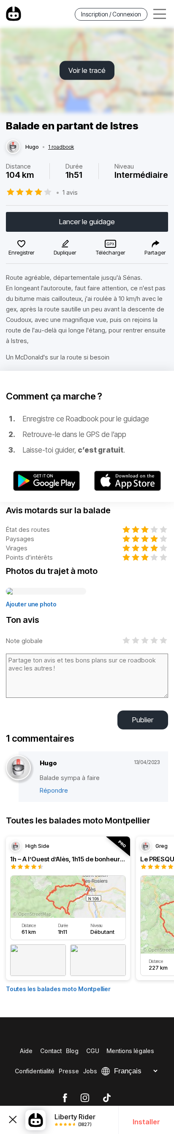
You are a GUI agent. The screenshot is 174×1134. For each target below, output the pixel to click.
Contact (51, 1050)
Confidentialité (34, 1071)
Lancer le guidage (87, 221)
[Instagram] (85, 1098)
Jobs (90, 1071)
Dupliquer (65, 252)
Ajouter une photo (31, 604)
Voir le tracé (87, 70)
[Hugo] (13, 147)
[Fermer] (12, 1120)
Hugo (32, 147)
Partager (155, 252)
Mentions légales (130, 1050)
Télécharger (110, 252)
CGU (92, 1050)
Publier (142, 720)
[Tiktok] (106, 1098)
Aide (26, 1050)
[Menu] (159, 14)
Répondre (54, 790)
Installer (146, 1122)
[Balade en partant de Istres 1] (46, 591)
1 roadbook (61, 147)
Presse (69, 1071)
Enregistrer (21, 252)
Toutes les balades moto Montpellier (58, 988)
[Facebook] (65, 1098)
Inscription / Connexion (111, 14)
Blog (72, 1050)
